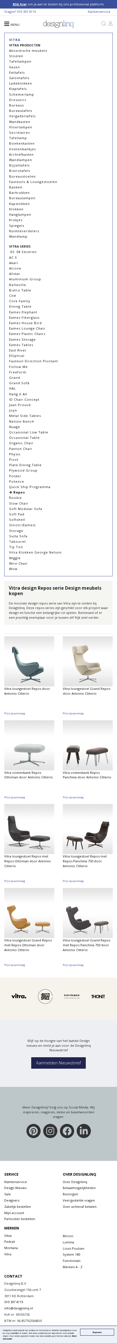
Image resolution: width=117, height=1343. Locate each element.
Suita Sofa (18, 536)
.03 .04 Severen (23, 252)
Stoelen (16, 56)
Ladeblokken (20, 83)
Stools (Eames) (22, 525)
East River (18, 350)
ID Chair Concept (24, 399)
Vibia (8, 1235)
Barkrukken (19, 192)
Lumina (68, 1242)
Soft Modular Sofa (25, 509)
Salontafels (19, 78)
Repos (18, 492)
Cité (12, 295)
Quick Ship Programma (30, 487)
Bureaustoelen (22, 176)
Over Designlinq (75, 1182)
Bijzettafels (19, 165)
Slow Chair (18, 503)
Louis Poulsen (73, 1248)
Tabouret (17, 541)
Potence (16, 481)
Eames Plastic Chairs (27, 334)
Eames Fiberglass (24, 317)
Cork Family (19, 301)
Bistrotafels (19, 170)
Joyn (13, 410)
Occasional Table (24, 437)
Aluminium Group (25, 279)
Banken (15, 187)
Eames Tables (21, 345)
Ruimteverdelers (24, 231)
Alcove (15, 268)
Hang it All (18, 394)
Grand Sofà (19, 383)
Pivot (13, 459)
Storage (16, 530)
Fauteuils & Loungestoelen (33, 182)
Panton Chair (20, 449)
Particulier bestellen (19, 1219)
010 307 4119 (26, 11)
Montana (11, 1248)
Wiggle (15, 558)
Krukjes (15, 220)
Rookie (15, 497)
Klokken (16, 209)
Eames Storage (22, 339)
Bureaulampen (22, 198)
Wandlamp (18, 236)
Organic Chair (21, 443)
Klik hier (20, 4)
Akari (13, 263)
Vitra (14, 40)
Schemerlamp (21, 94)
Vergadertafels (22, 116)
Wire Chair (18, 563)
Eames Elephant (23, 312)
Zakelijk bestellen (17, 1206)
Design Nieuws (15, 1188)
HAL (12, 388)
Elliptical (16, 355)
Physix (14, 454)
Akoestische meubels (28, 50)
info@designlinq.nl (18, 1308)
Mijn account (14, 1213)
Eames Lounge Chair (27, 328)
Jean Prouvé (20, 405)
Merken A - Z (72, 1267)
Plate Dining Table (25, 465)
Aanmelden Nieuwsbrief (58, 1063)
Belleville (17, 285)
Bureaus (16, 105)
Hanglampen (20, 214)
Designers (11, 1200)
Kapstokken (19, 203)
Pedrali (9, 1241)
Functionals (71, 1260)
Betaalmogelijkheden (79, 1188)
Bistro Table (20, 290)
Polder (15, 476)
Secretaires (19, 132)
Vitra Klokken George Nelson (35, 552)
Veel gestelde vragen (79, 1200)
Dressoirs (17, 100)
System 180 (71, 1254)
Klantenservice (99, 11)
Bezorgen (70, 1194)
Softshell (17, 519)
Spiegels (16, 225)
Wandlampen (20, 160)
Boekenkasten (22, 143)
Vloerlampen (20, 127)
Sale (7, 1194)
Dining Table (20, 306)
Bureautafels (20, 110)
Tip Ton (16, 547)
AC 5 (13, 257)
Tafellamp (18, 138)
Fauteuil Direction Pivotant (33, 361)
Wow (13, 569)
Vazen (14, 67)
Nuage (14, 427)
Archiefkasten (21, 154)
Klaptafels (18, 89)
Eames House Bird (25, 323)
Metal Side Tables (25, 416)
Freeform (17, 372)
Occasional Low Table (28, 432)
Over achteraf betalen (80, 1206)
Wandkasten (19, 122)
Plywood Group (23, 470)
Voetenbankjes (22, 149)
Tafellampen (20, 61)
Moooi (68, 1236)
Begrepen (97, 1332)
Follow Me (18, 367)
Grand (14, 377)
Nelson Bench (21, 421)
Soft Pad (16, 514)
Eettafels (17, 72)
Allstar (14, 274)
